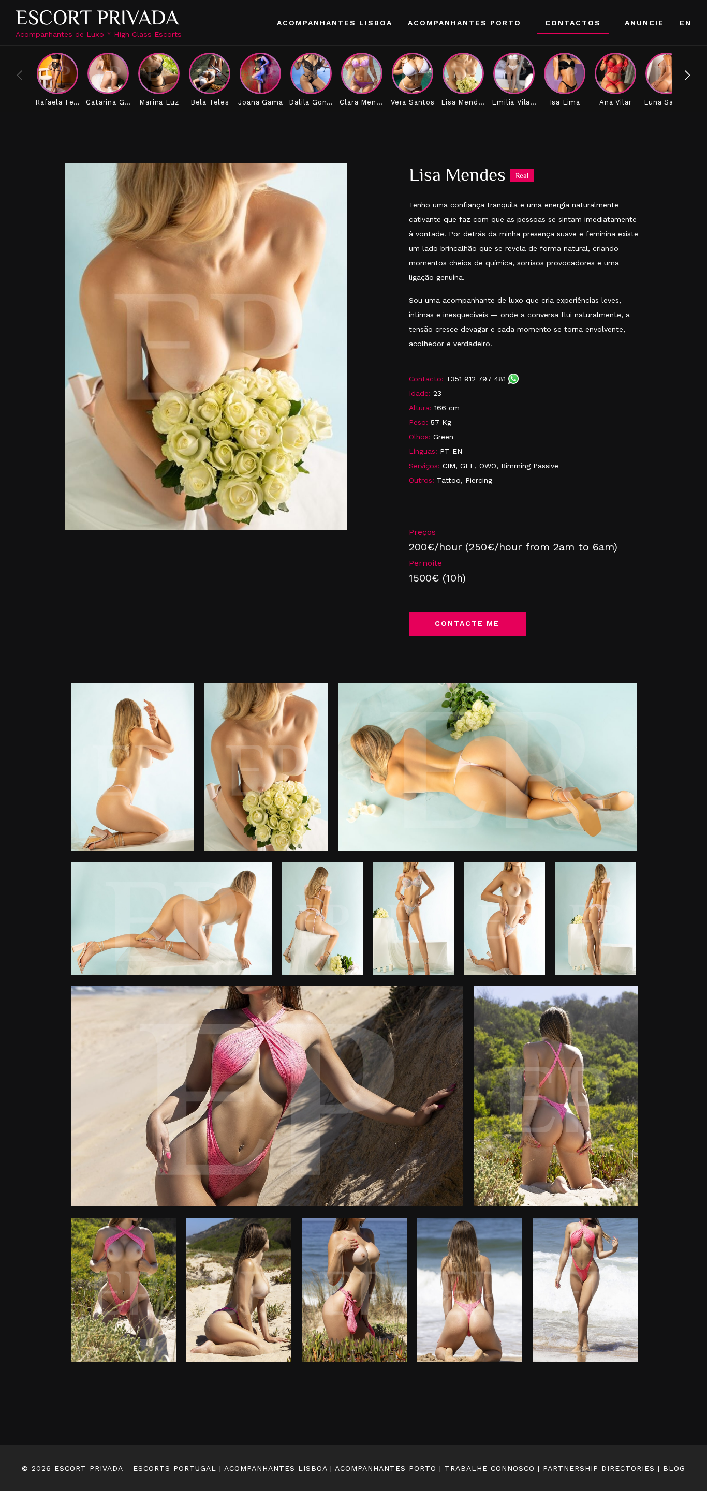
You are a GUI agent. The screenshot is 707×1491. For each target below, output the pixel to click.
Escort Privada (97, 17)
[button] (687, 75)
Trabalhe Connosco (490, 1468)
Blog (674, 1468)
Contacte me (467, 623)
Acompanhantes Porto (464, 23)
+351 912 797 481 (477, 379)
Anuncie (644, 23)
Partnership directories (599, 1468)
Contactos (573, 23)
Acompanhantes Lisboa (334, 23)
